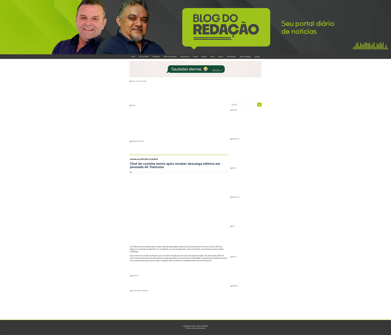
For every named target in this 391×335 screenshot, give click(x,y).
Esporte (204, 56)
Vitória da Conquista (170, 56)
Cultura (220, 56)
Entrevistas (156, 56)
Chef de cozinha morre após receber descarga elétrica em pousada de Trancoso (175, 165)
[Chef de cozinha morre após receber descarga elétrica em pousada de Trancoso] (178, 207)
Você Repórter (231, 56)
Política (195, 56)
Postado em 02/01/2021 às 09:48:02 (144, 159)
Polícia (212, 56)
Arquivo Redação (245, 56)
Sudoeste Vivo (184, 56)
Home (133, 56)
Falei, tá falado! (144, 56)
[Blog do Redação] (195, 27)
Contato (257, 56)
